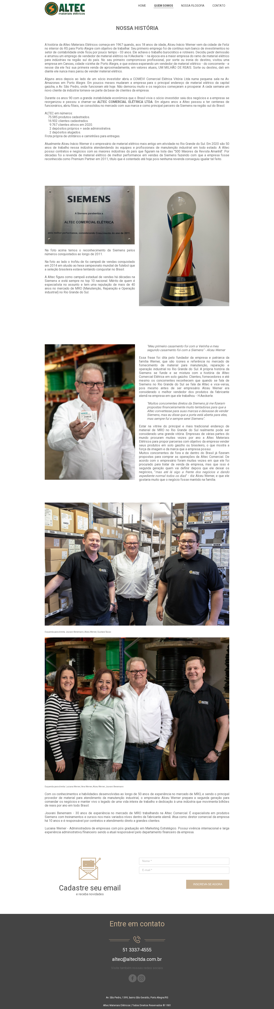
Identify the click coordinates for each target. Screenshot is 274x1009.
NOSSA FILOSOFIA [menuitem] (192, 5)
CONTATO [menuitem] (218, 5)
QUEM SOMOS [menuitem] (163, 5)
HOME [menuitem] (142, 5)
